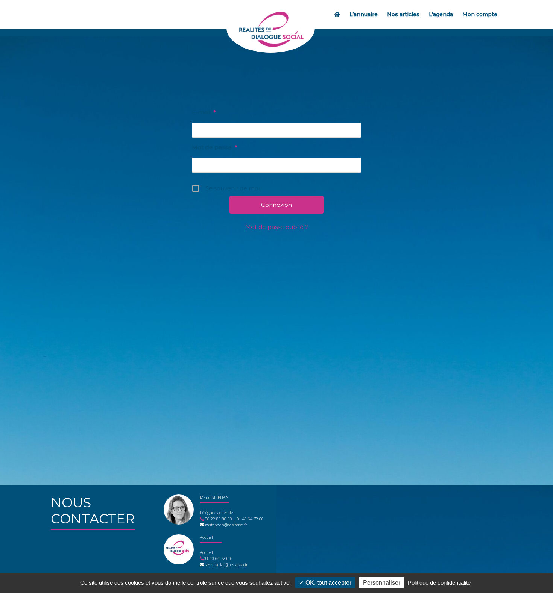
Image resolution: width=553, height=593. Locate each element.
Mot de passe (214, 147)
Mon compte (479, 14)
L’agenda (441, 14)
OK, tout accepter (327, 582)
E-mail (204, 112)
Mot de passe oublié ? (276, 227)
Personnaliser (381, 582)
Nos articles (403, 14)
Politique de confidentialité (439, 582)
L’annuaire (363, 14)
